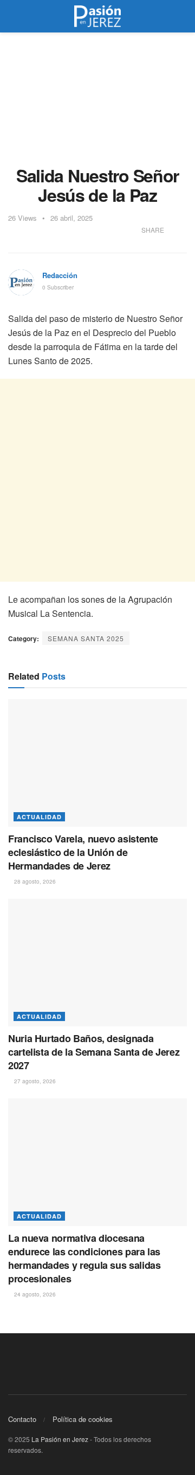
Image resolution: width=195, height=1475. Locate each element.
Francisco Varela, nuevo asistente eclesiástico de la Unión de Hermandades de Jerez (83, 852)
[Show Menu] (12, 16)
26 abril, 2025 (71, 218)
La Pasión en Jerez (59, 1439)
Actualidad (39, 817)
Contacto (22, 1419)
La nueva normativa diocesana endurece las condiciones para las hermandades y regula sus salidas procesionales (84, 1258)
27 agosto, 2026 (34, 1081)
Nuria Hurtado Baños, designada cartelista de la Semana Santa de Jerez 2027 (93, 1051)
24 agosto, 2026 (34, 1294)
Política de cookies (83, 1419)
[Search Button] (182, 16)
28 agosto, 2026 (34, 881)
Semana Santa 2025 (86, 638)
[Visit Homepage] (97, 16)
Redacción (59, 275)
